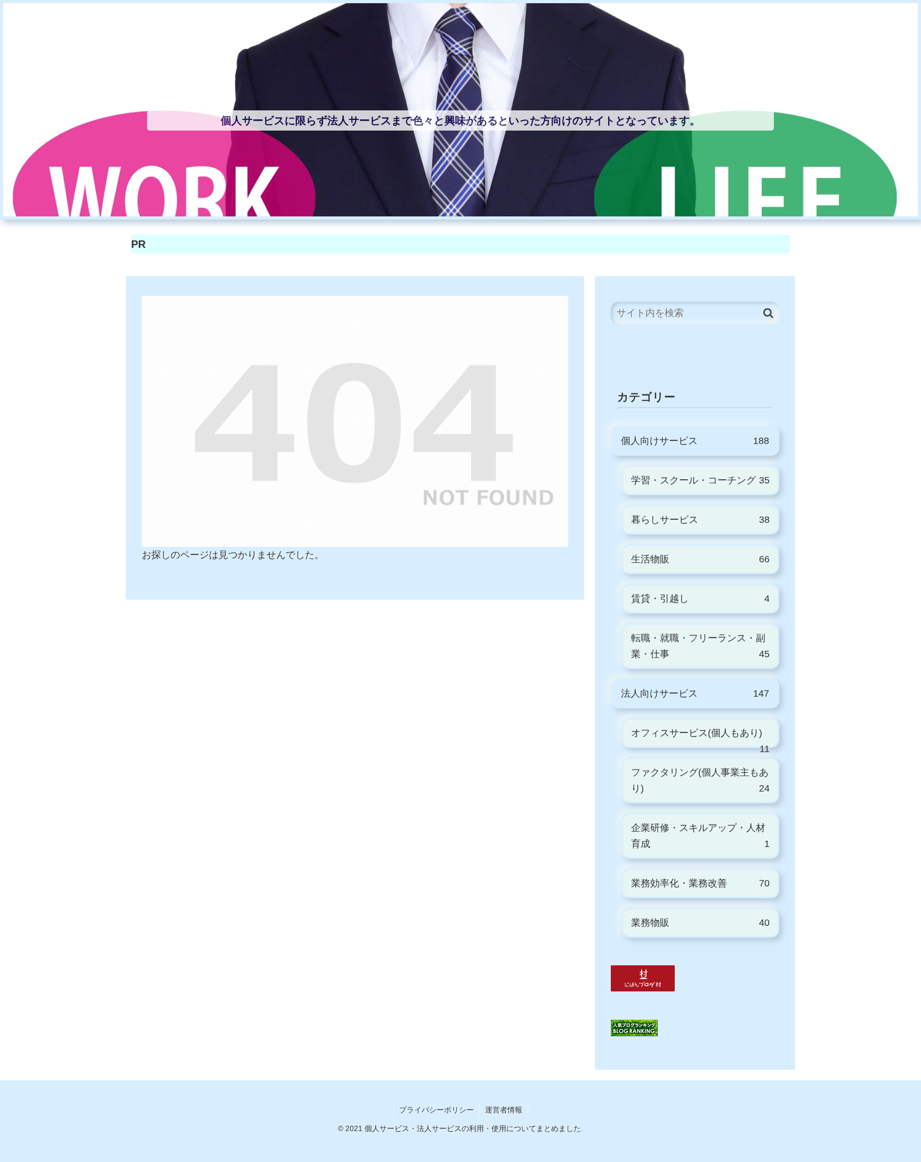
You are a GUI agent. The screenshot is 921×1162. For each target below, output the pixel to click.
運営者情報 (503, 1109)
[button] (768, 313)
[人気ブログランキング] (634, 1027)
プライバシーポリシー (436, 1109)
